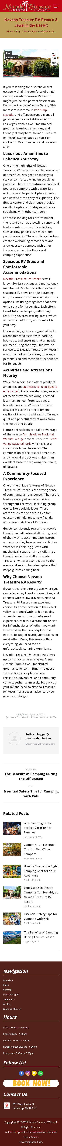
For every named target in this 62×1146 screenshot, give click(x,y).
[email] (34, 1073)
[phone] (40, 1073)
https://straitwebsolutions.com (40, 743)
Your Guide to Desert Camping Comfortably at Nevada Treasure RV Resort (41, 894)
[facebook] (21, 1073)
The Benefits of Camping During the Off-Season (41, 934)
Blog (8, 53)
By (22, 717)
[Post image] (12, 828)
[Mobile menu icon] (55, 6)
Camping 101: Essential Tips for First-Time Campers (39, 849)
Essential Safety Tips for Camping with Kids (40, 916)
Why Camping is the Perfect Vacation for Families (38, 827)
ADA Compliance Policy (31, 1141)
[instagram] (27, 1073)
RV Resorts (11, 57)
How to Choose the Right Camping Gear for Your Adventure (41, 870)
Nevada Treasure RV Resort (22, 279)
